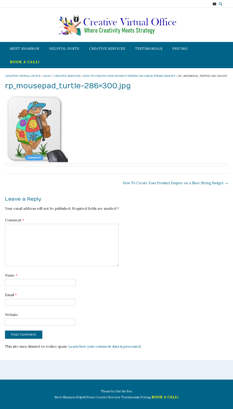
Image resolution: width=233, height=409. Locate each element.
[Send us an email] (214, 4)
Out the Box (123, 391)
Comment (14, 220)
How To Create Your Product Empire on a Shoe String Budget (175, 183)
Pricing (180, 49)
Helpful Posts (64, 49)
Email (11, 295)
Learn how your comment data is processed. (104, 346)
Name (11, 275)
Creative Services (107, 49)
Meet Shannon (24, 49)
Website (11, 315)
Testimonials (148, 49)
